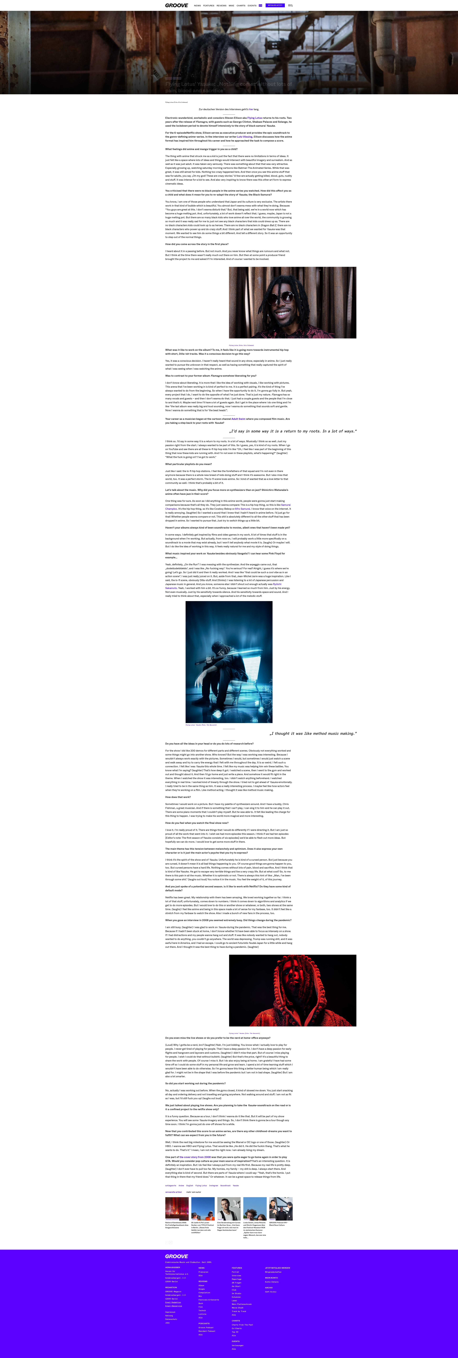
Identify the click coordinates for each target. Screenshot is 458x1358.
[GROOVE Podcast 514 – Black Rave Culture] (281, 1209)
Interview (177, 78)
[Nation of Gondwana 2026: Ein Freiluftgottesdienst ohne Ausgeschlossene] (177, 1209)
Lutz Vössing (244, 137)
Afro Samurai (242, 509)
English (189, 1185)
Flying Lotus (201, 1185)
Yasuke (236, 1185)
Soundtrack (225, 1185)
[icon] (290, 5)
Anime (181, 1185)
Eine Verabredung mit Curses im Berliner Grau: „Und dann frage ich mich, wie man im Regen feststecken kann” (228, 1226)
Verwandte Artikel (173, 1192)
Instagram (213, 1185)
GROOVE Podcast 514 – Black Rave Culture (278, 1223)
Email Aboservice (173, 1306)
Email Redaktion (173, 1302)
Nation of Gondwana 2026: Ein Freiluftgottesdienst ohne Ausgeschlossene (176, 1225)
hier (251, 109)
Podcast (272, 1219)
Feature (169, 78)
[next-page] (170, 1242)
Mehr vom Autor (193, 1192)
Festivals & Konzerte (172, 1219)
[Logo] (176, 5)
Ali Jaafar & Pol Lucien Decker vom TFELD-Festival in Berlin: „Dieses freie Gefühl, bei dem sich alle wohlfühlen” (202, 1227)
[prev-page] (166, 1242)
